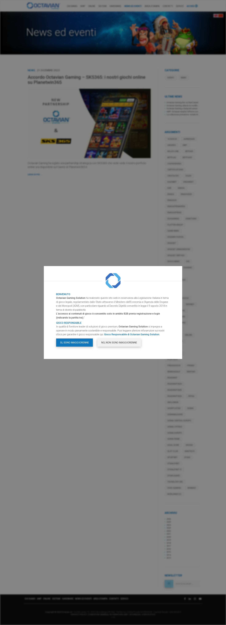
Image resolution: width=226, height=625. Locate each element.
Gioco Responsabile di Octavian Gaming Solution (131, 334)
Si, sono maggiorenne (74, 342)
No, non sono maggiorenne (119, 342)
